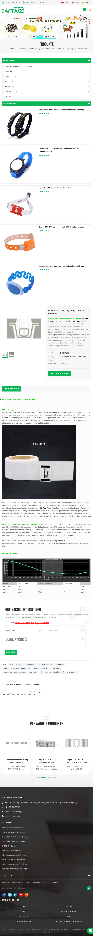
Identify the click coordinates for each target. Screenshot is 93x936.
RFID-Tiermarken (10, 76)
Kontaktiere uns (24, 921)
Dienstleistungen (68, 911)
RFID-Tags (75, 321)
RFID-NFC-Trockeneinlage (11, 850)
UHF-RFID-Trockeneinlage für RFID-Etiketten (59, 672)
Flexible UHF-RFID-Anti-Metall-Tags (15, 837)
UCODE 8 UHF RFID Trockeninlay (52, 664)
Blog (69, 916)
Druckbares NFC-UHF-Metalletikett (14, 860)
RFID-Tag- (43, 508)
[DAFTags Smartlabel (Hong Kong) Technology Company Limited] (13, 10)
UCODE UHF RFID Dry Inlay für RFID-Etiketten (32, 623)
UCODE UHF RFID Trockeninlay (23, 664)
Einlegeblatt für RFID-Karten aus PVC (15, 832)
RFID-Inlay (22, 49)
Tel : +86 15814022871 (12, 2)
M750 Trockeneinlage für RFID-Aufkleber (76, 761)
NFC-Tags (8, 96)
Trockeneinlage (35, 49)
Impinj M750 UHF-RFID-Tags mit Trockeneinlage (46, 761)
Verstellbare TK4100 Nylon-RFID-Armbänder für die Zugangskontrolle (58, 150)
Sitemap (44, 933)
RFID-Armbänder (11, 91)
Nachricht (24, 916)
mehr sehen (44, 113)
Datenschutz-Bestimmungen (69, 921)
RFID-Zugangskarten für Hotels (13, 828)
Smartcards (8, 81)
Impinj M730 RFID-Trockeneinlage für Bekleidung (16, 761)
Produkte (24, 911)
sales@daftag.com (18, 812)
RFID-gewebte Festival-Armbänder (14, 864)
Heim (24, 906)
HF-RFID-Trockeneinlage (10, 846)
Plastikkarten (9, 86)
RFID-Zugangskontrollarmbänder (14, 855)
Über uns (69, 906)
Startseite (12, 48)
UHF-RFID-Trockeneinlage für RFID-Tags (20, 672)
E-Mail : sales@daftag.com (35, 2)
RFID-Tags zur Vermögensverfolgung (15, 869)
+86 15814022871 (14, 807)
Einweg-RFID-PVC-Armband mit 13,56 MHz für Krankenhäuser (62, 227)
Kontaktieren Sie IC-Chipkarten (13, 841)
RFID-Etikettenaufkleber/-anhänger (18, 66)
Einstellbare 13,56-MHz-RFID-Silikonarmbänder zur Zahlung (61, 110)
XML (50, 933)
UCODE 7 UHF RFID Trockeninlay (47, 668)
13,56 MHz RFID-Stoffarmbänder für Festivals (55, 188)
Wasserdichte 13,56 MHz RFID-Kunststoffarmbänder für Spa (61, 266)
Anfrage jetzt (58, 373)
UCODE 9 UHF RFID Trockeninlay (17, 668)
